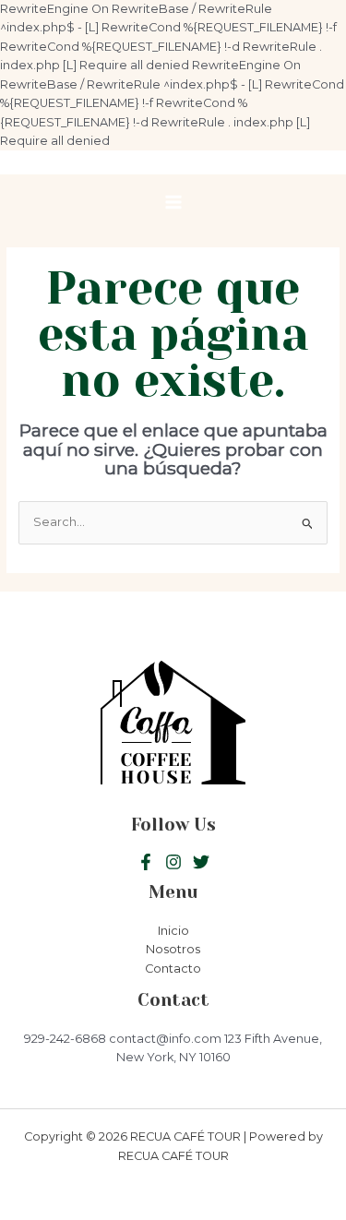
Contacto (173, 968)
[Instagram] (201, 862)
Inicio (173, 931)
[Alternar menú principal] (173, 202)
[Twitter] (173, 862)
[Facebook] (145, 862)
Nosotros (173, 949)
